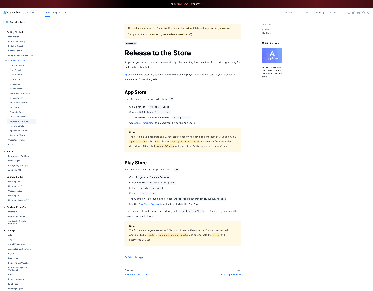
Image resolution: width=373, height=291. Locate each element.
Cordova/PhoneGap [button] (17, 207)
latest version (179, 34)
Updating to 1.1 (14, 195)
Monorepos (15, 107)
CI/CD (11, 253)
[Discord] (358, 12)
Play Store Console (149, 204)
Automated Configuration (19, 249)
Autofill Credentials (16, 244)
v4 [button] (33, 12)
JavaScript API (14, 170)
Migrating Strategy (16, 216)
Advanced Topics (17, 135)
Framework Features (19, 102)
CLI (65, 12)
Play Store (266, 33)
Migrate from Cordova (19, 93)
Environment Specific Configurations (17, 268)
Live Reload (13, 284)
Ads (10, 235)
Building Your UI (15, 51)
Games (11, 274)
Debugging (15, 84)
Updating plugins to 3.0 (18, 200)
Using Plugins (14, 161)
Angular (11, 239)
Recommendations (18, 116)
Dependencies (16, 98)
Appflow (129, 74)
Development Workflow (18, 156)
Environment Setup (16, 41)
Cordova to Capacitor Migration (17, 222)
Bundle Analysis (17, 88)
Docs (47, 12)
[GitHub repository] (363, 12)
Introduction (13, 37)
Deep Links (13, 258)
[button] (348, 12)
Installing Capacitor (16, 46)
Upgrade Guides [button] (15, 177)
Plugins (56, 12)
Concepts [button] (12, 230)
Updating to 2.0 (15, 191)
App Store (266, 29)
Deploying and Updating (18, 263)
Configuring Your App (17, 165)
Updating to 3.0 (15, 186)
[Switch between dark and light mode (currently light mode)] (368, 12)
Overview (12, 212)
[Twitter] (353, 12)
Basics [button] (10, 151)
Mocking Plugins (15, 288)
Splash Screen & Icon (19, 130)
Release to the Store (19, 121)
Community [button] (319, 12)
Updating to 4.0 (15, 181)
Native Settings (17, 112)
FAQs (10, 144)
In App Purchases (16, 279)
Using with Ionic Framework (20, 55)
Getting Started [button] (15, 32)
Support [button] (333, 12)
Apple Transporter (144, 122)
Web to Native (16, 74)
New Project (15, 70)
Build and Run (16, 79)
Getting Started (17, 65)
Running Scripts (17, 126)
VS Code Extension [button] (16, 60)
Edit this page (135, 257)
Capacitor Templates (17, 140)
